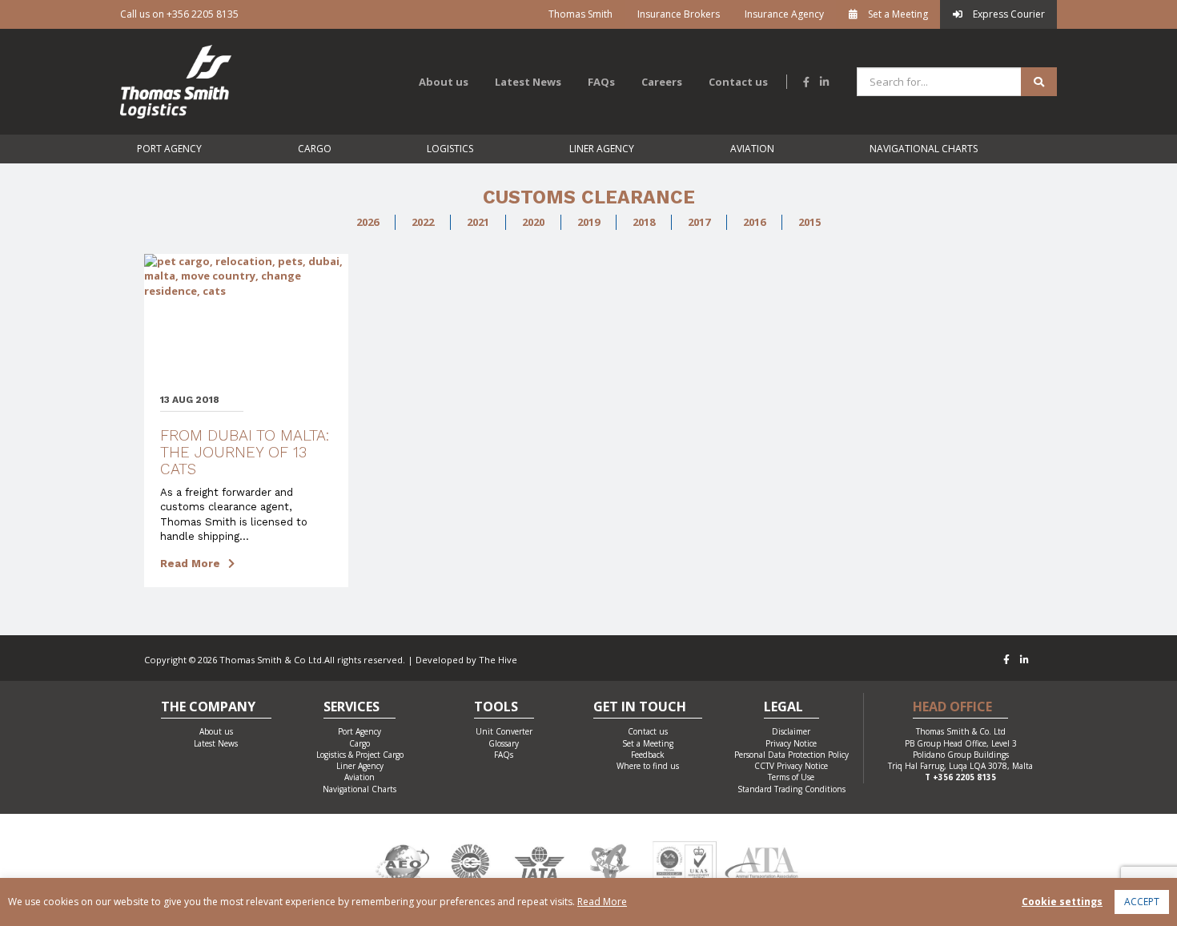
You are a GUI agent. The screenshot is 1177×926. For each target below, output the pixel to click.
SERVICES (351, 707)
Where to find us (648, 765)
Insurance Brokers (678, 14)
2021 (478, 222)
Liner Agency (601, 148)
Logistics (450, 148)
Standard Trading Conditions (791, 789)
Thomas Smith (580, 14)
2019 (588, 222)
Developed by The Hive (466, 660)
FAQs (601, 81)
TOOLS (496, 707)
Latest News (528, 81)
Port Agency (169, 148)
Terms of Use (791, 777)
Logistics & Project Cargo (360, 754)
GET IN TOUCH (639, 707)
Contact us (738, 81)
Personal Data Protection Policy (791, 754)
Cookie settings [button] (1062, 901)
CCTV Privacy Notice (791, 765)
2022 (423, 222)
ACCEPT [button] (1141, 901)
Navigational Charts (924, 148)
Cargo (314, 148)
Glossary (503, 743)
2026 (367, 222)
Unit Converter (504, 731)
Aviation (752, 148)
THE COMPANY (208, 707)
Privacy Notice (791, 743)
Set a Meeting (897, 14)
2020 (533, 222)
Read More (190, 564)
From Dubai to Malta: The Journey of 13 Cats (244, 452)
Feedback (648, 754)
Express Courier (1007, 14)
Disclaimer (791, 731)
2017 (699, 222)
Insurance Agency (784, 14)
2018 (644, 222)
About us (443, 81)
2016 (754, 222)
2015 (809, 222)
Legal (783, 707)
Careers (661, 81)
